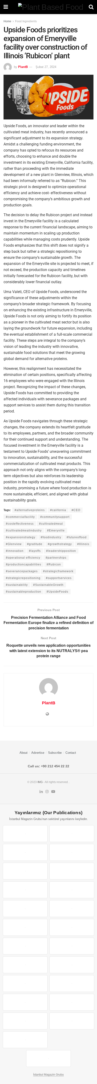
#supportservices (59, 578)
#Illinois (83, 544)
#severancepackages (22, 571)
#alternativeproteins (30, 510)
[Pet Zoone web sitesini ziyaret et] (48, 1058)
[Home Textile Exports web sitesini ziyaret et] (25, 964)
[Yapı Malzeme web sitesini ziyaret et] (25, 1021)
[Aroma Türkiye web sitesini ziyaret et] (25, 908)
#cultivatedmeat (51, 523)
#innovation (15, 551)
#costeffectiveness (20, 523)
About (24, 752)
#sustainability (17, 585)
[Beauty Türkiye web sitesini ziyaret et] (25, 833)
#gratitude (34, 544)
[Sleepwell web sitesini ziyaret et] (71, 927)
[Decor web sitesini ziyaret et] (71, 946)
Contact (70, 752)
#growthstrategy (60, 544)
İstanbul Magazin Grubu (48, 1074)
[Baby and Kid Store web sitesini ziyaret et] (71, 983)
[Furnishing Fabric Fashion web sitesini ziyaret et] (71, 964)
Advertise (37, 752)
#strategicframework (58, 571)
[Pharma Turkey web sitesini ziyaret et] (25, 852)
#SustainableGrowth (48, 585)
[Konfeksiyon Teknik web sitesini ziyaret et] (25, 927)
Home (7, 21)
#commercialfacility (20, 517)
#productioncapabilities (23, 564)
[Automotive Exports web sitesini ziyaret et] (71, 1021)
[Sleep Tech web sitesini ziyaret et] (25, 946)
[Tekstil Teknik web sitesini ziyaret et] (71, 908)
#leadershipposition (61, 551)
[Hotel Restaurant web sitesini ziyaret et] (71, 871)
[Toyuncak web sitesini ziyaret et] (25, 983)
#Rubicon (54, 564)
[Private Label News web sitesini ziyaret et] (71, 833)
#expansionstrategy (20, 537)
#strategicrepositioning (23, 578)
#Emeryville (56, 530)
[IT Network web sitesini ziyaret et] (25, 1002)
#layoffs (35, 551)
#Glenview (14, 544)
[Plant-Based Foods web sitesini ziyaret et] (71, 889)
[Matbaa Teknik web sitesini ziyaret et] (71, 1002)
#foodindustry (51, 537)
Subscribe (55, 752)
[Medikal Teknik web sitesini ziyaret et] (71, 852)
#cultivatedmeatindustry (24, 530)
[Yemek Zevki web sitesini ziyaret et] (25, 871)
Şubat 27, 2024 (46, 67)
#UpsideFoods (57, 591)
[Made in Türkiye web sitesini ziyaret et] (25, 1039)
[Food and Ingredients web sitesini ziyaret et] (25, 889)
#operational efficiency (23, 557)
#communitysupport (54, 517)
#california (58, 510)
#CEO (76, 510)
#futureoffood (77, 537)
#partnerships (56, 557)
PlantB (23, 67)
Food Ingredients (26, 21)
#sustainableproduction (23, 591)
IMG (40, 782)
